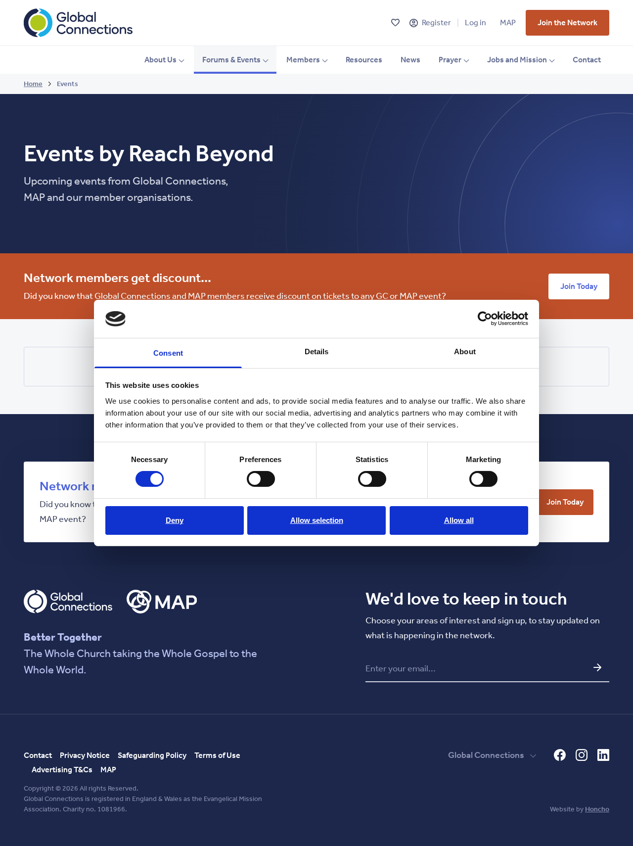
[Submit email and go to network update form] (597, 667)
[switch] (261, 479)
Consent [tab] (168, 353)
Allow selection (316, 520)
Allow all (459, 520)
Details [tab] (317, 351)
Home (33, 84)
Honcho (597, 809)
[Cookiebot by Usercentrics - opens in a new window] (485, 318)
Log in (475, 22)
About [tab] (465, 351)
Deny (174, 520)
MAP (508, 22)
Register (436, 22)
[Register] (413, 23)
